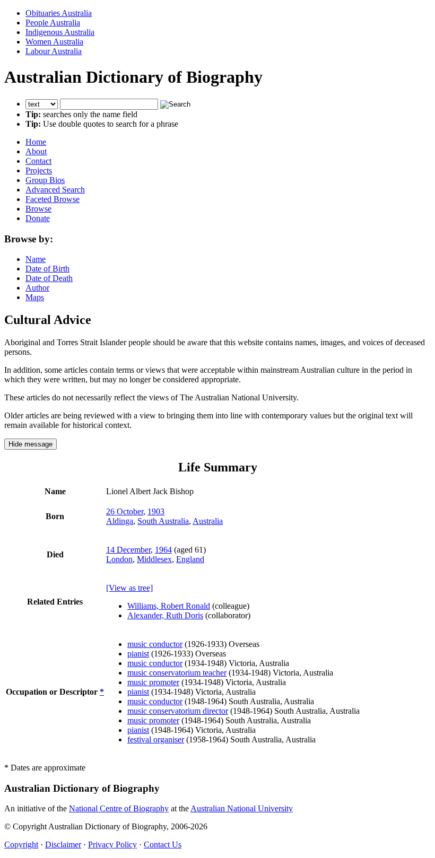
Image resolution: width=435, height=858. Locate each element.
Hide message (30, 444)
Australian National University (241, 808)
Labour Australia (53, 51)
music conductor (154, 644)
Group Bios (45, 180)
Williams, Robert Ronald (168, 605)
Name (35, 259)
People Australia (52, 22)
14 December (128, 549)
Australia (208, 521)
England (190, 559)
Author (37, 287)
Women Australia (54, 41)
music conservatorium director (177, 710)
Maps (34, 297)
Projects (38, 170)
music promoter (153, 682)
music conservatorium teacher (177, 672)
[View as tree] (129, 587)
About (36, 151)
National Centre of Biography (119, 808)
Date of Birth (47, 268)
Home (35, 141)
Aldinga (119, 521)
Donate (37, 218)
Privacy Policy (112, 844)
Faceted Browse (52, 199)
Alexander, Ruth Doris (165, 615)
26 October (124, 511)
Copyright (21, 844)
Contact (38, 160)
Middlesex (154, 559)
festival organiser (155, 739)
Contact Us (162, 844)
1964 (163, 549)
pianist (138, 653)
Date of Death (49, 278)
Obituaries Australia (58, 12)
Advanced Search (55, 189)
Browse (38, 208)
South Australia (163, 521)
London (119, 559)
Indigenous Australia (59, 32)
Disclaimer (63, 844)
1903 (155, 511)
